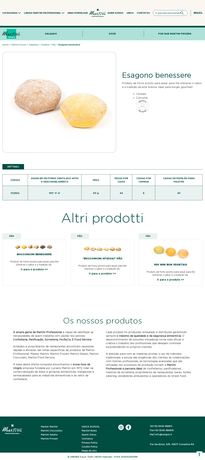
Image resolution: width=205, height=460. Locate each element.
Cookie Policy (89, 446)
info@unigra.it (161, 434)
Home (5, 44)
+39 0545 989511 (161, 426)
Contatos (143, 13)
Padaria (45, 44)
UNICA (130, 13)
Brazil (198, 13)
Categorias (9, 13)
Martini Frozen (18, 44)
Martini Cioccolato (51, 430)
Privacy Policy (90, 442)
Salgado (51, 33)
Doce (112, 33)
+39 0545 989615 (162, 430)
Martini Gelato (49, 434)
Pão (54, 44)
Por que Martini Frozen (174, 33)
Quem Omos (89, 434)
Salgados (34, 44)
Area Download (77, 13)
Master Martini (49, 426)
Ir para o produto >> (34, 269)
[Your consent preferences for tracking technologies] (199, 454)
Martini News (89, 430)
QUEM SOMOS (115, 13)
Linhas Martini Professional (42, 13)
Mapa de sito (89, 450)
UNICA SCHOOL (91, 426)
